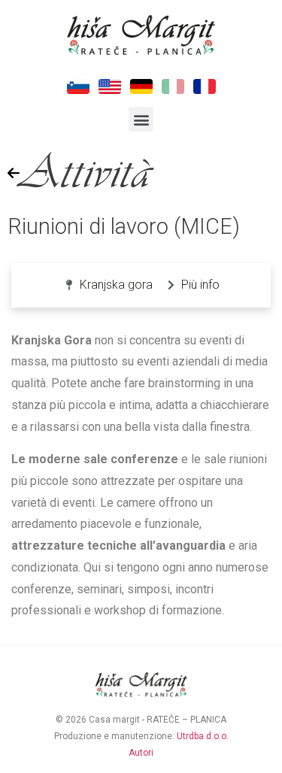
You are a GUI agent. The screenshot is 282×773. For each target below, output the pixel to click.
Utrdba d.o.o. (203, 736)
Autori (141, 752)
